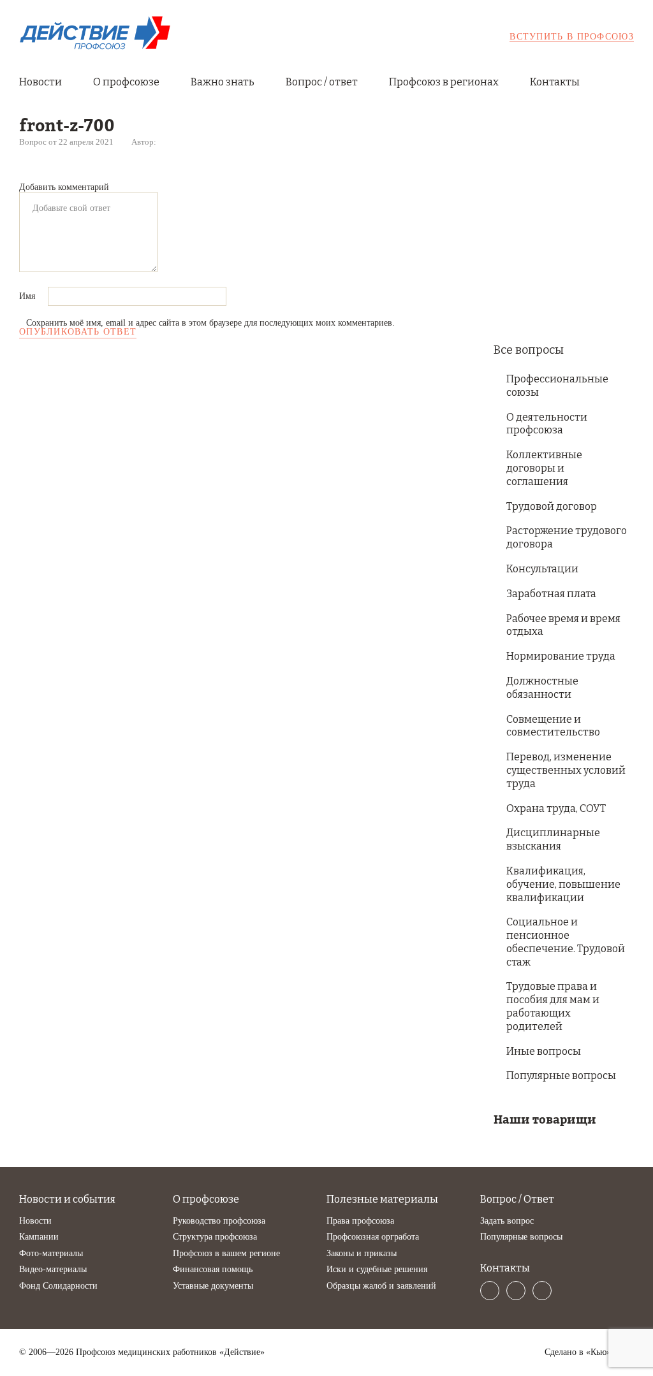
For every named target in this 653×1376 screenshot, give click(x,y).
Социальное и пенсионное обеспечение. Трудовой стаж (565, 941)
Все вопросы (529, 350)
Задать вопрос (507, 1221)
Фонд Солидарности (58, 1286)
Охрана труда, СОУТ (556, 808)
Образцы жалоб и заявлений (381, 1286)
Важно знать (222, 82)
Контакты (555, 82)
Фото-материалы (51, 1253)
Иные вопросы (543, 1051)
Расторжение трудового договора (566, 537)
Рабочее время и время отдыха (563, 625)
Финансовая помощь (213, 1269)
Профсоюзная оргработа (372, 1237)
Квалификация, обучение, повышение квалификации (563, 884)
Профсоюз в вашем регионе (226, 1253)
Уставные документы (213, 1286)
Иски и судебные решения (376, 1269)
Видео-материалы (53, 1269)
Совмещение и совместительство (553, 726)
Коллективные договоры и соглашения (544, 468)
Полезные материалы (382, 1199)
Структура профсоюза (215, 1237)
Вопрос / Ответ (517, 1199)
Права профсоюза (360, 1221)
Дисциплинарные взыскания (553, 839)
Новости (40, 82)
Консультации (542, 569)
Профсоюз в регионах (444, 82)
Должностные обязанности (542, 687)
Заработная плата (551, 594)
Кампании (39, 1237)
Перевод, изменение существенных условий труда (566, 770)
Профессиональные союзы (557, 385)
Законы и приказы (361, 1253)
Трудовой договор (551, 506)
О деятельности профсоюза (546, 424)
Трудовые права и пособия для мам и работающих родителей (552, 1006)
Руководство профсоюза (219, 1221)
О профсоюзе (126, 82)
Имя (28, 296)
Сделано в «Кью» (578, 1352)
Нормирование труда (560, 656)
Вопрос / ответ (322, 82)
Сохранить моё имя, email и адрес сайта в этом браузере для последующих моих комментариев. (210, 323)
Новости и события (67, 1199)
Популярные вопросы (561, 1075)
